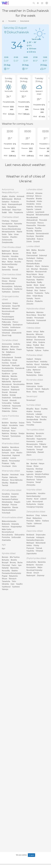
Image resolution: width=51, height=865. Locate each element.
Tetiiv (14, 581)
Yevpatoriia (18, 212)
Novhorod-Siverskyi (9, 264)
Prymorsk (30, 548)
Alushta (12, 196)
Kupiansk (16, 455)
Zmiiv (14, 466)
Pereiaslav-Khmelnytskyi (11, 573)
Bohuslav (5, 560)
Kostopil (29, 389)
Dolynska (15, 524)
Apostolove (6, 303)
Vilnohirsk (6, 333)
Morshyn (34, 269)
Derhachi (5, 453)
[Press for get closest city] (5, 32)
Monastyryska (32, 444)
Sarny (34, 392)
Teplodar (29, 350)
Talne (10, 234)
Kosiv (13, 431)
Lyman (14, 374)
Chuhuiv (16, 450)
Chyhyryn (14, 221)
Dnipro (15, 303)
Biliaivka (41, 337)
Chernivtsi (6, 278)
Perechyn (30, 521)
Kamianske (6, 306)
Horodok (5, 497)
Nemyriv (29, 477)
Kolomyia (5, 431)
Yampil (38, 482)
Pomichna (6, 537)
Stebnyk (29, 290)
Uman (16, 234)
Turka (47, 293)
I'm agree (31, 855)
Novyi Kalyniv (31, 274)
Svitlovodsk (16, 537)
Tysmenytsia (15, 436)
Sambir (29, 285)
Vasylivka (30, 551)
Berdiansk (30, 535)
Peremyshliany (38, 277)
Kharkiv (19, 453)
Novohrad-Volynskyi (34, 570)
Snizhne (5, 395)
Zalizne (15, 408)
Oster (4, 267)
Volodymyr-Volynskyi (34, 507)
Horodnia (14, 256)
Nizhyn (10, 262)
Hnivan (29, 466)
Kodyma (41, 342)
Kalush (13, 428)
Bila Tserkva (14, 557)
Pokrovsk (5, 387)
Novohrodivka (18, 384)
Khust (28, 518)
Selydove (5, 390)
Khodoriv (29, 266)
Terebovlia (30, 449)
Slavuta (15, 507)
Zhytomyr (40, 575)
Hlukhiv (29, 411)
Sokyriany (18, 286)
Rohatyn (14, 433)
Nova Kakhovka (16, 480)
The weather (12, 21)
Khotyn (4, 281)
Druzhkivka (6, 360)
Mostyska (43, 269)
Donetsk (18, 357)
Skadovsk (14, 483)
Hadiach (29, 359)
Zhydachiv (39, 301)
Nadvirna (5, 433)
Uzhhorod (37, 523)
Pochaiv (29, 447)
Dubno (36, 384)
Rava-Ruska (31, 282)
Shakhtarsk (15, 390)
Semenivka (6, 270)
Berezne (29, 384)
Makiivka (5, 376)
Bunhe (12, 349)
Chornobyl (6, 565)
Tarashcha (6, 581)
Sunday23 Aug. (8, 80)
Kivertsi (29, 499)
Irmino (38, 204)
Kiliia (35, 342)
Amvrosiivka (7, 344)
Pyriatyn (37, 372)
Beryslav (5, 475)
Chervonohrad (31, 255)
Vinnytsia (30, 482)
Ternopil (39, 449)
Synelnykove (18, 325)
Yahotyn (5, 589)
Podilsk (36, 345)
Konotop (37, 411)
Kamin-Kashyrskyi (33, 496)
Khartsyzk (16, 365)
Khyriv (37, 266)
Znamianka (6, 540)
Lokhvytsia (42, 367)
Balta (42, 332)
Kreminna (38, 207)
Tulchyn (39, 480)
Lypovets (29, 474)
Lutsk (28, 501)
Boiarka (14, 560)
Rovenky (29, 231)
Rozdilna (29, 348)
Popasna (29, 228)
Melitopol (30, 543)
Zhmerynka (30, 485)
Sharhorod (30, 480)
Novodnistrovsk (8, 284)
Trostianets (37, 422)
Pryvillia (38, 228)
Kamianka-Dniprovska (35, 540)
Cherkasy (5, 221)
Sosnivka (30, 288)
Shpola (19, 232)
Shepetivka (6, 507)
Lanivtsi (40, 441)
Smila (4, 234)
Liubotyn (5, 458)
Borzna (15, 254)
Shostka (43, 419)
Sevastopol (30, 400)
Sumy (28, 422)
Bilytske (5, 349)
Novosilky (6, 571)
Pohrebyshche (40, 477)
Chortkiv (38, 436)
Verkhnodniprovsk (9, 330)
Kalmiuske (6, 365)
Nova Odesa (31, 315)
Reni (42, 345)
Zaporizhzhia (31, 553)
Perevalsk (43, 220)
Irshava (44, 515)
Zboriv (28, 455)
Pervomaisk (31, 223)
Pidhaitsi (42, 444)
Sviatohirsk (6, 398)
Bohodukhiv (6, 450)
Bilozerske (15, 347)
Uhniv (28, 296)
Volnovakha (6, 403)
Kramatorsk (19, 368)
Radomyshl (30, 575)
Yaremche (6, 439)
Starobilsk (40, 236)
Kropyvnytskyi (16, 527)
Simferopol (6, 210)
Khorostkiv (30, 439)
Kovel (36, 499)
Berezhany (30, 433)
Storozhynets (7, 289)
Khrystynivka (13, 226)
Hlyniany (29, 261)
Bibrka (33, 250)
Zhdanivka (6, 411)
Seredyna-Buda (32, 419)
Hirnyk (14, 360)
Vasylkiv (19, 584)
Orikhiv (29, 545)
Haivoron (5, 527)
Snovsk (15, 270)
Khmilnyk (39, 469)
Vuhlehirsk (6, 406)
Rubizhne (38, 231)
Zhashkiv (13, 237)
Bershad (34, 463)
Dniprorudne (41, 535)
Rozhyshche (31, 504)
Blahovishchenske (9, 521)
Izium (13, 453)
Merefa (4, 461)
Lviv (27, 269)
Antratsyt (30, 196)
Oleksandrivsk (32, 220)
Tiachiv (29, 523)
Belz (28, 250)
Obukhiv (15, 571)
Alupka (4, 196)
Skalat (44, 447)
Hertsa (14, 278)
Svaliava (45, 521)
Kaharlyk (5, 568)
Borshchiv (40, 433)
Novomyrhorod (8, 532)
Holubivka (30, 204)
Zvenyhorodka (7, 242)
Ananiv (29, 332)
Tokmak (39, 548)
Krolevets (30, 414)
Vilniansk (39, 551)
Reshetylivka (31, 375)
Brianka (39, 199)
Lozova (13, 458)
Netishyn (5, 505)
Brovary (13, 562)
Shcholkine (11, 207)
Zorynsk (36, 241)
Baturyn (15, 251)
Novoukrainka (7, 535)
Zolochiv (29, 304)
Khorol (37, 364)
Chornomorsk (39, 340)
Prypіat (4, 576)
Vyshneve (16, 587)
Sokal (42, 285)
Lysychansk (39, 212)
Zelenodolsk (16, 333)
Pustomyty (30, 280)
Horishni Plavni (32, 362)
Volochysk (6, 513)
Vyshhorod (6, 587)
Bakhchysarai (7, 199)
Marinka (14, 376)
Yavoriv (37, 298)
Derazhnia (6, 494)
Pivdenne (5, 463)
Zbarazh (40, 452)
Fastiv (14, 565)
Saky (4, 207)
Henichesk (14, 475)
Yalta (10, 212)
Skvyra (4, 579)
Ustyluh (41, 504)
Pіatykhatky (6, 325)
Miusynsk (30, 215)
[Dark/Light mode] (37, 3)
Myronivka (14, 568)
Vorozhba (30, 425)
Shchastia (30, 233)
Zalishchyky (31, 452)
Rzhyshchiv (13, 576)
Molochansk (41, 543)
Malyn (39, 567)
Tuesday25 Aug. (39, 80)
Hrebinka (43, 362)
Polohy (36, 545)
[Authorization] (47, 3)
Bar (27, 463)
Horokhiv (41, 493)
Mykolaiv (30, 272)
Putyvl (37, 417)
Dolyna (21, 423)
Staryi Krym (16, 210)
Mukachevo (37, 518)
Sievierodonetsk (42, 233)
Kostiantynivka (8, 368)
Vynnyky (29, 298)
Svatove (40, 239)
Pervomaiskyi (14, 461)
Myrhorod (36, 370)
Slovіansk (13, 392)
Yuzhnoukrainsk (32, 323)
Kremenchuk (31, 367)
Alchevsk (30, 193)
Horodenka (13, 425)
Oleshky (5, 483)
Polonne (14, 505)
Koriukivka (12, 259)
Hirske (39, 201)
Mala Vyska (6, 529)
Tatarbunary (39, 348)
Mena (20, 259)
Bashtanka (30, 312)
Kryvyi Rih (16, 306)
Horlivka (5, 363)
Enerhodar (30, 537)
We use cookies (21, 855)
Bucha (20, 562)
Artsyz (35, 332)
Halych (4, 425)
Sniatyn (21, 433)
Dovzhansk (30, 201)
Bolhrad (29, 340)
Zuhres (14, 411)
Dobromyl (43, 255)
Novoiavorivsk (41, 272)
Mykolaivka (6, 381)
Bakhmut (5, 347)
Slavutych (12, 579)
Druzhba (44, 409)
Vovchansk (6, 466)
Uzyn (12, 584)
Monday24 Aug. (24, 80)
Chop (37, 515)
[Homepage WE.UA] (3, 21)
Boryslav (41, 250)
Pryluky (11, 267)
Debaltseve (10, 352)
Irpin (19, 565)
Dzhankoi (5, 202)
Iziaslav (13, 497)
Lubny (28, 370)
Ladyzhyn (38, 471)
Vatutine (5, 237)
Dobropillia (6, 355)
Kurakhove (6, 374)
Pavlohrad (6, 314)
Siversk (5, 392)
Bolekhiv (5, 423)
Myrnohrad (17, 381)
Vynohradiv (30, 526)
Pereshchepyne (8, 317)
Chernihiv (5, 256)
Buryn (37, 409)
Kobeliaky (45, 364)
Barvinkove (14, 447)
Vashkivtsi (18, 289)
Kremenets (30, 441)
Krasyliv (17, 502)
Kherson (5, 480)
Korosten (39, 565)
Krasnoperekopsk (15, 204)
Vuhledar (16, 403)
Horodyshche (7, 224)
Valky (13, 463)
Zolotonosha (7, 240)
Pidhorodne (6, 322)
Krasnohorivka (7, 371)
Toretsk (5, 400)
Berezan (5, 557)
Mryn (4, 262)
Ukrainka (5, 584)
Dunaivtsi (15, 494)
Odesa (28, 345)
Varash (41, 392)
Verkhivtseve (15, 327)
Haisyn (41, 463)
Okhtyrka (29, 417)
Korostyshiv (31, 567)
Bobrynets (6, 524)
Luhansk (38, 209)
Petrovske (41, 225)
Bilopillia (29, 409)
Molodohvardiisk (42, 215)
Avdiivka (16, 344)
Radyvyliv (45, 389)
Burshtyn (13, 423)
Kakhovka (13, 477)
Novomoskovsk (8, 311)
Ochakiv (29, 318)
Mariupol (5, 379)
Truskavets (38, 293)
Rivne (28, 392)
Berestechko (31, 493)
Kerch (4, 204)
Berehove (30, 515)
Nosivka (17, 262)
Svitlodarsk (16, 398)
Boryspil (5, 562)
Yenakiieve (6, 408)
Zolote (29, 241)
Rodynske (15, 387)
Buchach (29, 436)
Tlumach (5, 436)
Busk (35, 253)
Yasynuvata (16, 406)
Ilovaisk (13, 363)
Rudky (39, 282)
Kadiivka (29, 207)
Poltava (29, 372)
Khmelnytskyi (7, 502)
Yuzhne (46, 350)
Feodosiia (15, 202)
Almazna (38, 193)
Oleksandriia (19, 535)
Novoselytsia (7, 286)
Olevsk (29, 573)
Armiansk (20, 196)
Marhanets (6, 308)
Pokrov (15, 322)
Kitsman (12, 281)
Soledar (13, 395)
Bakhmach (6, 251)
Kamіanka (18, 224)
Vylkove (38, 350)
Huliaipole (40, 537)
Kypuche (29, 209)
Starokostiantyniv (9, 510)
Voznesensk (41, 320)
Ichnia (4, 259)
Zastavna (15, 292)
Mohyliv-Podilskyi (42, 474)
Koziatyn (29, 471)
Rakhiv (38, 521)
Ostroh (37, 389)
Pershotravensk (8, 319)
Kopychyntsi (41, 439)
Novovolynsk (37, 501)
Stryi (36, 290)
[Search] (33, 3)
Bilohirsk (17, 199)
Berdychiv (30, 565)
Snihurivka (30, 320)
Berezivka (30, 334)
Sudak (4, 212)
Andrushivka (31, 562)
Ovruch (36, 573)
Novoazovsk (7, 384)
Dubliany (40, 258)
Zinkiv (40, 375)
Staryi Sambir (40, 288)
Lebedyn (39, 414)
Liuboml (43, 499)
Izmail (28, 342)
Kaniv (4, 226)
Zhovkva (29, 301)
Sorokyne (30, 236)
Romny (44, 417)
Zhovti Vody (6, 335)
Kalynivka (30, 469)
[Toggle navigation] (42, 3)
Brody (28, 253)
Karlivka (29, 364)
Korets (40, 386)
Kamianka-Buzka (32, 264)
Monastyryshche (8, 232)
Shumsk (37, 447)
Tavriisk (5, 485)
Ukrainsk (13, 400)
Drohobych (30, 258)
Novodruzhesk (32, 217)
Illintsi (36, 466)
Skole (36, 285)
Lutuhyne (30, 212)
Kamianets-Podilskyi (10, 499)
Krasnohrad (6, 455)
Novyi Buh (42, 315)
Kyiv (3, 548)
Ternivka (5, 327)
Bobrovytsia (6, 254)
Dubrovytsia (31, 386)
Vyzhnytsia (6, 292)
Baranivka (42, 562)
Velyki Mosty (37, 296)
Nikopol (15, 308)
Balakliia (5, 447)
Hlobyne (38, 359)
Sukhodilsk (30, 239)
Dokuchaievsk (24, 21)
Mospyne (14, 379)
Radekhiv (40, 280)
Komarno (45, 266)
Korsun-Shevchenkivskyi (11, 229)
